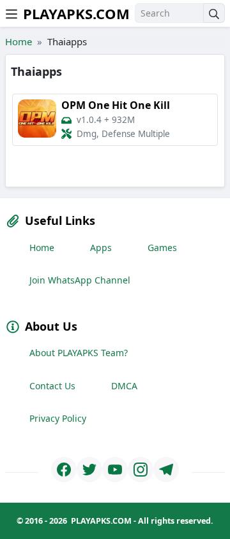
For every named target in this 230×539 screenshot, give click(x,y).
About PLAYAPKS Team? (78, 353)
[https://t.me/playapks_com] (166, 469)
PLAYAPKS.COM (76, 13)
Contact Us (52, 386)
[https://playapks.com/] (64, 469)
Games (162, 247)
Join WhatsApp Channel (79, 280)
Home (18, 41)
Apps (101, 247)
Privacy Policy (57, 418)
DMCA (124, 386)
